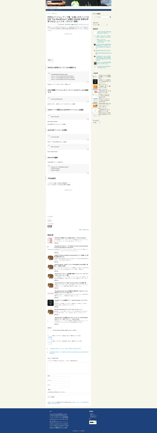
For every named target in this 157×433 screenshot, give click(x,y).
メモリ (52, 424)
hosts (54, 415)
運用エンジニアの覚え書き (80, 430)
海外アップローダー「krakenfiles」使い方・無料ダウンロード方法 (67, 341)
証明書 (65, 427)
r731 (66, 415)
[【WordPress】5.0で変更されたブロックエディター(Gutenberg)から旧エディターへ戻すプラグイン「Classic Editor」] (51, 320)
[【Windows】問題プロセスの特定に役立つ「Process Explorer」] (51, 240)
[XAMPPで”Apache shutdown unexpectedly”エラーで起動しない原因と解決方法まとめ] (51, 258)
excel (50, 415)
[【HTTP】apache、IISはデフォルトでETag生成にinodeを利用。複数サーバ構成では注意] (51, 267)
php (81, 229)
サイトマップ (58, 9)
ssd (52, 416)
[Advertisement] (68, 47)
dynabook (65, 414)
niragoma (86, 229)
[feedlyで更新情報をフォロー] (106, 2)
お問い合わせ (52, 9)
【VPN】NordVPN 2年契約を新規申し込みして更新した (64, 330)
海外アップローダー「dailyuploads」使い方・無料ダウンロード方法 (104, 91)
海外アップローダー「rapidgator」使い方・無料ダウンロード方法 (104, 86)
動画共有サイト (62, 425)
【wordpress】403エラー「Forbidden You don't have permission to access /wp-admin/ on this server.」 (69, 352)
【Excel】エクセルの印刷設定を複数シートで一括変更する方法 (104, 77)
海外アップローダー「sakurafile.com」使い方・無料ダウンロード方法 (104, 110)
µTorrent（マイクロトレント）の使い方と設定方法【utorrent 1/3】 (104, 96)
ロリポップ (52, 425)
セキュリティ (60, 421)
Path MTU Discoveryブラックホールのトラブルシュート (68, 309)
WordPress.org (93, 416)
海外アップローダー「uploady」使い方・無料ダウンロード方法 (66, 335)
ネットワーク (65, 421)
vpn (62, 416)
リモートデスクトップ (57, 424)
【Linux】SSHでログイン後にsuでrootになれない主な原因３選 (70, 283)
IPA (57, 415)
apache (51, 414)
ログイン (92, 413)
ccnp (53, 414)
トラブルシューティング (83, 24)
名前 (49, 375)
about (47, 9)
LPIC (60, 415)
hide (51, 60)
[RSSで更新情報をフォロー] (108, 2)
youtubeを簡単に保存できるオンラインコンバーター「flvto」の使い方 (104, 105)
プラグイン (61, 423)
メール (50, 380)
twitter (56, 417)
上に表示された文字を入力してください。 (57, 392)
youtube (60, 419)
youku (58, 419)
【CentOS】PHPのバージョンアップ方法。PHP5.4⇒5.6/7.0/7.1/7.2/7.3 (65, 348)
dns (63, 414)
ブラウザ (57, 423)
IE (55, 415)
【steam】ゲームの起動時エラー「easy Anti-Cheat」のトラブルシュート (104, 81)
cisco (60, 414)
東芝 (54, 427)
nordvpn (62, 415)
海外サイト (59, 427)
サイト (49, 384)
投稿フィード (92, 414)
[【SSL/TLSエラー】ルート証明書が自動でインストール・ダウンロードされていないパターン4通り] (51, 276)
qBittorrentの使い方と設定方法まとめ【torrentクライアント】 (104, 114)
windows (65, 417)
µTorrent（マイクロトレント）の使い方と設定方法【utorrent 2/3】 (104, 100)
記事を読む (56, 242)
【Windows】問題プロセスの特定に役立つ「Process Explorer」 (70, 238)
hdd (52, 415)
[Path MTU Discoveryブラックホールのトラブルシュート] (51, 312)
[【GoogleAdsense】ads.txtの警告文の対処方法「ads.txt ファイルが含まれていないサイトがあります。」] (51, 294)
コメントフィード (93, 415)
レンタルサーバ (65, 424)
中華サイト (56, 425)
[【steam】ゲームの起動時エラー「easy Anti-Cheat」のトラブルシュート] (51, 303)
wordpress (75, 24)
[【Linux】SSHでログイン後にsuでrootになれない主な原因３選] (51, 285)
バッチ (54, 423)
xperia (55, 419)
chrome (56, 414)
